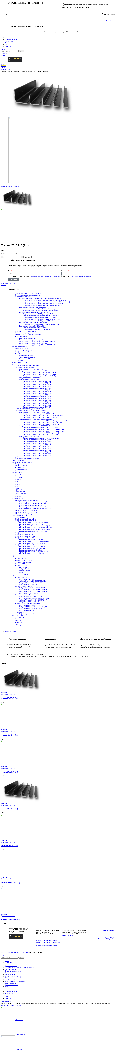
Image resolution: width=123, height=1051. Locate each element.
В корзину (28, 257)
